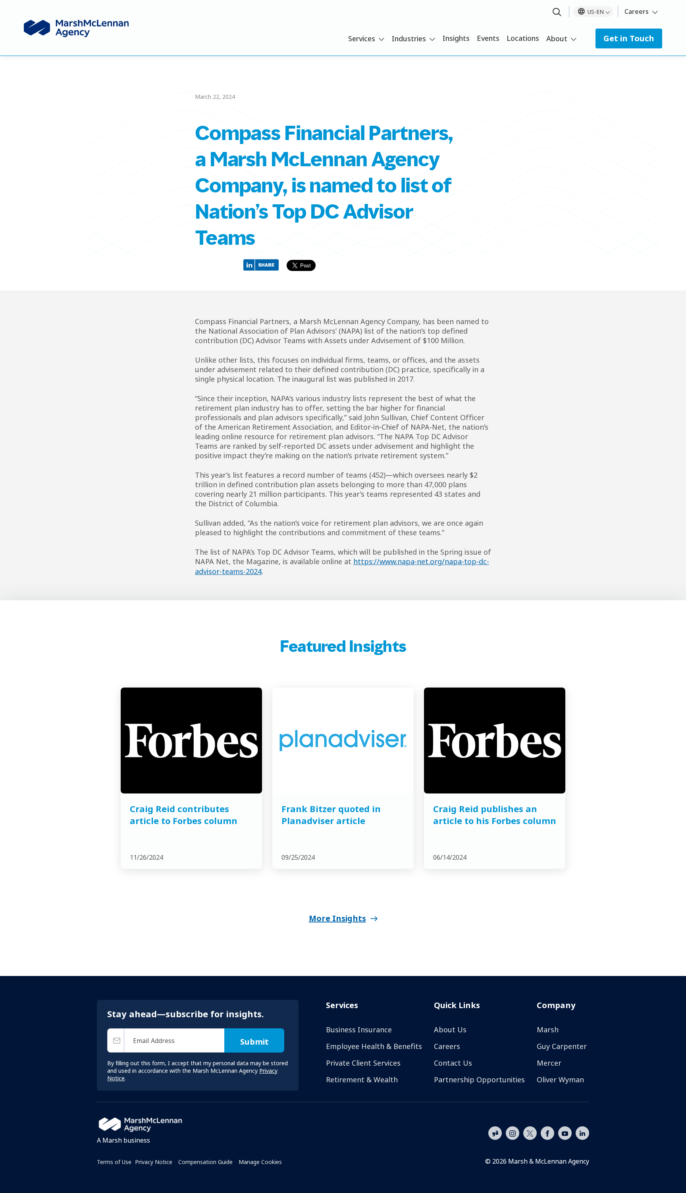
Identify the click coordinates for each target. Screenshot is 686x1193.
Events (488, 38)
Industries (409, 38)
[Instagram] (512, 1133)
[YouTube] (565, 1132)
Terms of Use (114, 1162)
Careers (636, 11)
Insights (456, 38)
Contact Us (453, 1063)
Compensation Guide (205, 1162)
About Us (450, 1029)
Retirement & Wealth (362, 1079)
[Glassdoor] (495, 1133)
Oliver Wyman (560, 1079)
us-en (596, 11)
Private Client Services (363, 1063)
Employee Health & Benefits (374, 1046)
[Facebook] (547, 1132)
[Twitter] (530, 1132)
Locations (523, 38)
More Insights (337, 918)
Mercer (549, 1063)
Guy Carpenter (562, 1046)
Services (361, 38)
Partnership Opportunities (479, 1079)
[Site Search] (557, 12)
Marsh (548, 1029)
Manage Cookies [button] (260, 1162)
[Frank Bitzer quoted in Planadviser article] (343, 740)
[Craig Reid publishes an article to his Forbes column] (494, 740)
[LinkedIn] (582, 1132)
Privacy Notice (153, 1162)
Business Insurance (359, 1029)
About (556, 38)
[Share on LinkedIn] (263, 264)
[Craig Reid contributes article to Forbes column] (191, 740)
